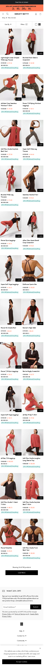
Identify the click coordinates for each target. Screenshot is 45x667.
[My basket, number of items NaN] (40, 14)
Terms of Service (20, 614)
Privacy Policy (6, 614)
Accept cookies (21, 662)
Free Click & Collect (21, 2)
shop (3, 18)
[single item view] (36, 24)
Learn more (31, 656)
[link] (22, 15)
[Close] (40, 648)
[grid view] (39, 24)
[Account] (36, 14)
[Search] (7, 13)
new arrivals (12, 18)
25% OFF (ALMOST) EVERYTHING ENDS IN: (21, 6)
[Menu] (3, 14)
